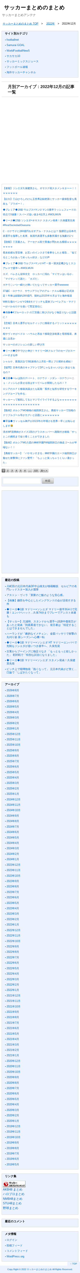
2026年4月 (13, 712)
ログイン (12, 1239)
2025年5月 (13, 772)
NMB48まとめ (12, 1198)
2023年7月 (13, 892)
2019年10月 (14, 1137)
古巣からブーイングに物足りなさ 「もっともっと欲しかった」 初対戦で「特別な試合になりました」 (42, 653)
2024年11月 (14, 804)
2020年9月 (13, 1077)
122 (36, 470)
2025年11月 (14, 739)
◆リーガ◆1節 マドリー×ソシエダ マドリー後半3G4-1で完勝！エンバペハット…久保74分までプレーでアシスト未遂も (42, 613)
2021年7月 (13, 1022)
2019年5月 (13, 1164)
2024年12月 (14, 799)
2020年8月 (13, 1082)
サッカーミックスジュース (23, 61)
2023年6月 (13, 897)
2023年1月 (13, 924)
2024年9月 (13, 815)
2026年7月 (13, 695)
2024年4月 (13, 842)
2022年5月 (13, 968)
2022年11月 (14, 935)
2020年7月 (13, 1088)
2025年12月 (14, 734)
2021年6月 (13, 1028)
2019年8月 (13, 1148)
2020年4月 (13, 1104)
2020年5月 (13, 1099)
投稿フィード (15, 1245)
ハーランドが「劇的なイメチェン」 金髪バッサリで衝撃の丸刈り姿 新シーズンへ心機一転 (42, 635)
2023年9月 (13, 881)
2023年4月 (13, 908)
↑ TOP (73, 1263)
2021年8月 (13, 1017)
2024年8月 (13, 821)
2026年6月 (13, 701)
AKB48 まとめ (12, 1189)
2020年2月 (13, 1115)
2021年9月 (13, 1011)
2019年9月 (13, 1142)
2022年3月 (13, 979)
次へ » (44, 470)
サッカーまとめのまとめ (34, 7)
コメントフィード (17, 1250)
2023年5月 (13, 902)
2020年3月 (13, 1110)
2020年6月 (13, 1093)
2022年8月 (13, 951)
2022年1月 (13, 990)
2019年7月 (13, 1153)
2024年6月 (13, 832)
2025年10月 (14, 744)
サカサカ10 (13, 56)
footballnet (13, 39)
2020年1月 (13, 1120)
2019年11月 (14, 1131)
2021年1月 (13, 1055)
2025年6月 (13, 766)
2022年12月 (14, 930)
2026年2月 (13, 723)
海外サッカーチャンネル (21, 72)
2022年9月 (13, 946)
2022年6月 (13, 962)
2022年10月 (14, 941)
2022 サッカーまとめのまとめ (36, 1269)
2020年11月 (14, 1066)
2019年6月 (13, 1158)
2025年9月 (13, 750)
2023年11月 (14, 870)
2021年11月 (14, 1000)
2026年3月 (13, 717)
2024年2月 (13, 853)
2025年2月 (13, 788)
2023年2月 (13, 919)
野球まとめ (10, 1208)
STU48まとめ (12, 1203)
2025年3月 (13, 782)
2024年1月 (13, 859)
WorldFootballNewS (18, 50)
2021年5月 (13, 1033)
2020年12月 (14, 1060)
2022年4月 (13, 973)
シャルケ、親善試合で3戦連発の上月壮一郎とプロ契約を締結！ (38, 361)
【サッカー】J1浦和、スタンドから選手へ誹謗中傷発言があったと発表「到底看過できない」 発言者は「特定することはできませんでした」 (42, 625)
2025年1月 (13, 793)
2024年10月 (14, 810)
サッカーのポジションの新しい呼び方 (24, 344)
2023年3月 (13, 913)
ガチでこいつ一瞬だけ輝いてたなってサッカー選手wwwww (36, 284)
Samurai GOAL (16, 45)
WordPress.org (15, 1256)
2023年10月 (14, 875)
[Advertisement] (40, 139)
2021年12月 (14, 995)
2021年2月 (13, 1050)
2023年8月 (13, 886)
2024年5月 (13, 837)
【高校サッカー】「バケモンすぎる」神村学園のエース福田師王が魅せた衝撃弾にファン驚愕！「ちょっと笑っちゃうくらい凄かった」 (40, 458)
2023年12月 (14, 864)
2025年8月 (13, 755)
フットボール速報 (17, 66)
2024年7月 (13, 826)
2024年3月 (13, 848)
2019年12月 (14, 1126)
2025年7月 (13, 761)
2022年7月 (13, 957)
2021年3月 (13, 1044)
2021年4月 (13, 1039)
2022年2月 (13, 984)
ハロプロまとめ (13, 1194)
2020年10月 (14, 1071)
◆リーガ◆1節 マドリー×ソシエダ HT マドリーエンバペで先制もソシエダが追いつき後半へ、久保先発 (42, 644)
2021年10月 (14, 1006)
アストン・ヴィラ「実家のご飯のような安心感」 (36, 595)
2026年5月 (13, 706)
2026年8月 (13, 690)
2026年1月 (13, 728)
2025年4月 (13, 777)
